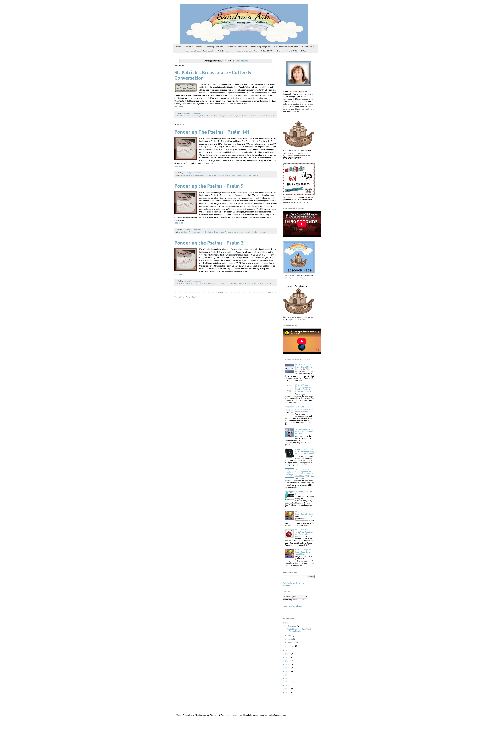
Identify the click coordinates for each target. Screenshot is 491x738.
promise (240, 232)
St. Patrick (252, 116)
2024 (287, 650)
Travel (279, 51)
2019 (287, 668)
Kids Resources (225, 51)
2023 (287, 654)
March (290, 639)
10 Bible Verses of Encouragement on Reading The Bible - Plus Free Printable (303, 388)
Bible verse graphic (198, 175)
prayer (225, 116)
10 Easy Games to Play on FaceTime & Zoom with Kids (304, 431)
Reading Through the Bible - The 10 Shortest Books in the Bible (304, 367)
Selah (269, 283)
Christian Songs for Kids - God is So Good (304, 513)
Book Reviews (308, 47)
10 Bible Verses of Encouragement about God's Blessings (304, 409)
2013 (287, 689)
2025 (287, 623)
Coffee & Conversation (237, 47)
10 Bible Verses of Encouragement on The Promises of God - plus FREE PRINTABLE (304, 472)
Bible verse (185, 175)
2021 (287, 661)
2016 (287, 678)
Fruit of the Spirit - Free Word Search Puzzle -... (299, 630)
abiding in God (186, 232)
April (290, 636)
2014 (287, 685)
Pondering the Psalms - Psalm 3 (208, 242)
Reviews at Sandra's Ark (246, 51)
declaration (197, 232)
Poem (220, 116)
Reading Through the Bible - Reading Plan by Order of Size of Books (304, 451)
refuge (248, 175)
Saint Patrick (242, 116)
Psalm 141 (241, 175)
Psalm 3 (263, 283)
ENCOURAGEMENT (194, 47)
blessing (194, 283)
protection (232, 116)
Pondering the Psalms (214, 175)
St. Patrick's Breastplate (266, 116)
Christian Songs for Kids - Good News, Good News (303, 552)
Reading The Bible (215, 47)
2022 (287, 657)
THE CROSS (292, 51)
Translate (301, 600)
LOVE (303, 51)
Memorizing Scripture (260, 47)
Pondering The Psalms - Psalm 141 (211, 131)
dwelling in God (207, 232)
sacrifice (255, 175)
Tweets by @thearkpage (292, 606)
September (292, 626)
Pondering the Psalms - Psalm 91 (210, 186)
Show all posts (242, 61)
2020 (287, 664)
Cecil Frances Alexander (190, 116)
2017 (287, 675)
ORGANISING (267, 51)
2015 (287, 682)
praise (234, 232)
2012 (287, 692)
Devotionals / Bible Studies (286, 47)
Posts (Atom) (191, 297)
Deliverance (202, 283)
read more (178, 106)
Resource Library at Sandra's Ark (199, 51)
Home (178, 47)
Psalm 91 (255, 232)
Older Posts (271, 293)
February (291, 642)
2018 (287, 671)
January (291, 646)
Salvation (263, 232)
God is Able (212, 283)
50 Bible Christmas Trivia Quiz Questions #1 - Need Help (304, 532)
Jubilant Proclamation (225, 283)
